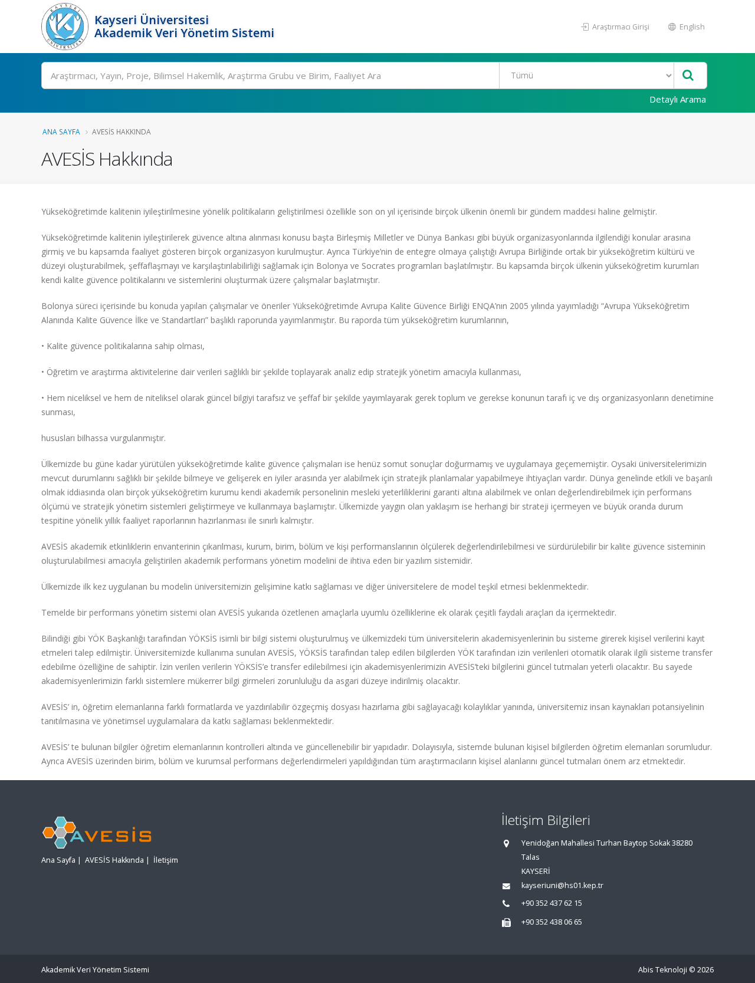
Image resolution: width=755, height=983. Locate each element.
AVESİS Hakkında (114, 860)
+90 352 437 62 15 (551, 903)
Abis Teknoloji (662, 970)
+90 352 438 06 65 (551, 922)
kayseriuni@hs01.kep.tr (562, 885)
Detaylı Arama (677, 99)
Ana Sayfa (61, 131)
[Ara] (688, 76)
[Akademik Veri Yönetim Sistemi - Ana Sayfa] (66, 26)
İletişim (165, 860)
